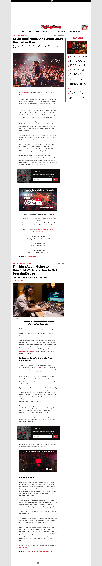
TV (52, 31)
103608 (30, 551)
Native (52, 551)
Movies (45, 31)
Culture (37, 31)
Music (29, 31)
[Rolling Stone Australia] (51, 28)
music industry (45, 551)
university (22, 552)
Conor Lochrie (19, 50)
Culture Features (26, 263)
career (39, 367)
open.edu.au (23, 547)
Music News (24, 35)
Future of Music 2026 (74, 31)
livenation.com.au (41, 229)
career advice (37, 551)
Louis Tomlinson (25, 92)
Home (14, 35)
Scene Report (61, 31)
